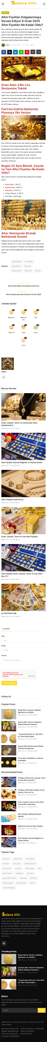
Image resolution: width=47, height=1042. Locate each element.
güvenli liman (7, 873)
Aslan (3, 428)
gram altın (6, 859)
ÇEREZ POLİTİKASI (27, 1031)
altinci (3, 372)
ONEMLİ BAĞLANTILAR (9, 1031)
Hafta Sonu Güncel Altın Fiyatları (30, 826)
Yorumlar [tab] (6, 629)
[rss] (4, 943)
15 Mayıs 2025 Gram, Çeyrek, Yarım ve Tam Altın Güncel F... (32, 779)
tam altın (18, 868)
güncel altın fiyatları (9, 878)
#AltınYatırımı (16, 271)
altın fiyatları (30, 859)
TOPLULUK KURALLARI (9, 1034)
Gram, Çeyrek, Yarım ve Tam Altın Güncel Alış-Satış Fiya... (31, 803)
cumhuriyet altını (30, 864)
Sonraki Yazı (22, 292)
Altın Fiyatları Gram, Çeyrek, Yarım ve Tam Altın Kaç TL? (21, 575)
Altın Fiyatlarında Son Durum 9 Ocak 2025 (23, 294)
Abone (41, 1010)
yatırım (32, 883)
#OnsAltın (27, 266)
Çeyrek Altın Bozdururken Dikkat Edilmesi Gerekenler (30, 747)
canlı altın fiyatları (9, 888)
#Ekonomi (28, 271)
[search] (44, 3)
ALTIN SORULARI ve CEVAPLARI (32, 1029)
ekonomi (33, 878)
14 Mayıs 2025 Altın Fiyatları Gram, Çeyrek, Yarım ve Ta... (31, 791)
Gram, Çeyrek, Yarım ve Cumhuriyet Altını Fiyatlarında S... (19, 424)
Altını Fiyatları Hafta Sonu (12, 499)
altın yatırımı (7, 868)
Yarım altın (16, 864)
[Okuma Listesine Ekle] (38, 52)
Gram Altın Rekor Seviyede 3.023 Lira (23, 286)
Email (3, 646)
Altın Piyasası (29, 868)
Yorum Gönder (9, 683)
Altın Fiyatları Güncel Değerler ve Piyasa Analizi (21, 462)
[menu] (3, 3)
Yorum (4, 655)
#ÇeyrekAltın (16, 266)
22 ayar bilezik (21, 883)
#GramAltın (29, 261)
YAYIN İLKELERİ (26, 1034)
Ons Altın (6, 864)
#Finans (38, 271)
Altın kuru (30, 873)
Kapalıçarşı (19, 873)
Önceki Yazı (25, 283)
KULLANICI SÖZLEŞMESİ (10, 1036)
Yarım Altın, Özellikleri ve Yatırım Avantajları (30, 759)
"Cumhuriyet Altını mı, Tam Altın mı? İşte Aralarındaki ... (30, 735)
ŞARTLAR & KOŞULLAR (9, 1029)
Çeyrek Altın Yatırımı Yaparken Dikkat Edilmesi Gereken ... (30, 723)
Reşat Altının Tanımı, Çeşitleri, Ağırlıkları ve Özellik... (29, 711)
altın (39, 868)
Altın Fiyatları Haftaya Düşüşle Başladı (29, 815)
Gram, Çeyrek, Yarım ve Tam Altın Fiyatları (19, 536)
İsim (3, 636)
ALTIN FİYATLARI (8, 613)
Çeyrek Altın (18, 859)
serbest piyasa (8, 883)
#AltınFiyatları (16, 261)
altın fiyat (23, 878)
